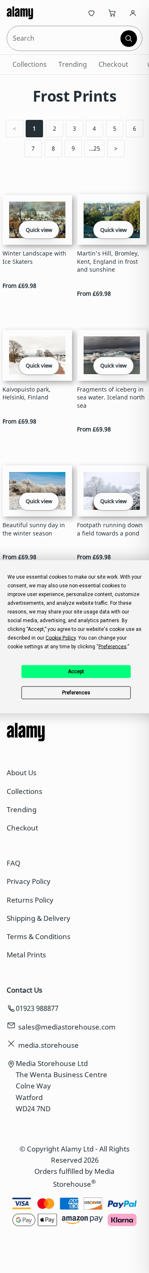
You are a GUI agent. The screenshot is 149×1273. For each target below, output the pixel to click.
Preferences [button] (113, 646)
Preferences (76, 693)
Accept (76, 671)
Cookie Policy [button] (61, 637)
